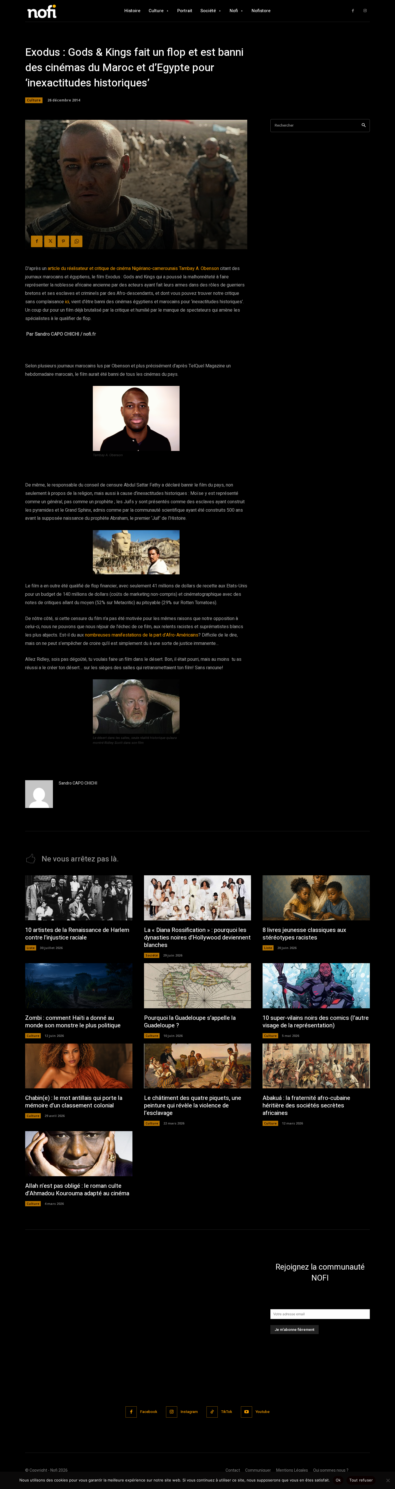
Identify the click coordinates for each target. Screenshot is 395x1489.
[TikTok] (212, 1412)
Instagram (189, 1411)
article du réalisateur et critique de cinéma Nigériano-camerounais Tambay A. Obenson (133, 268)
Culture (34, 100)
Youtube (263, 1411)
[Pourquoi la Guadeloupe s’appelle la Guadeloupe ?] (197, 985)
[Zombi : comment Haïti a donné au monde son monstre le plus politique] (78, 985)
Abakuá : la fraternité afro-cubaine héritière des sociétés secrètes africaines (306, 1105)
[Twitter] (50, 241)
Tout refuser (361, 1480)
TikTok (226, 1411)
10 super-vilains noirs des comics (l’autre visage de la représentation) (316, 1022)
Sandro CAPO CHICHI (78, 783)
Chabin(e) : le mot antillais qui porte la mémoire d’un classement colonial (73, 1102)
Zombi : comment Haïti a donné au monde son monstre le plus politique (73, 1022)
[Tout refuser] (388, 1480)
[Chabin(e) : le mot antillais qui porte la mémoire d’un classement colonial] (78, 1066)
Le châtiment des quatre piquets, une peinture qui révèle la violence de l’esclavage (192, 1105)
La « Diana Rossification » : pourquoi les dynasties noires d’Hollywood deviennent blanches (197, 937)
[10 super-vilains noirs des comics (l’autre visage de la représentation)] (316, 985)
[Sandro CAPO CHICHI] (39, 794)
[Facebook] (353, 11)
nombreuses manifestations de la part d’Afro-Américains (141, 635)
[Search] (363, 125)
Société (151, 955)
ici (67, 301)
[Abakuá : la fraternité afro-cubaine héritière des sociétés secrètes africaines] (316, 1066)
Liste (31, 948)
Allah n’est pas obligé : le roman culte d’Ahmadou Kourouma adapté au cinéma (77, 1190)
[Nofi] (57, 11)
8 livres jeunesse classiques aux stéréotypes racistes (304, 934)
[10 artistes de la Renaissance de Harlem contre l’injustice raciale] (78, 897)
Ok (338, 1480)
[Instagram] (365, 11)
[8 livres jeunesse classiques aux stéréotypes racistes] (316, 897)
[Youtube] (246, 1412)
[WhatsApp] (76, 241)
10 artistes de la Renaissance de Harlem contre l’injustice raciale (77, 934)
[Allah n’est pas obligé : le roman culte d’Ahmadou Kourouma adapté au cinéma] (78, 1153)
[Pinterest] (63, 241)
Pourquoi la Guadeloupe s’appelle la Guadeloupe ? (190, 1022)
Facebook (148, 1411)
